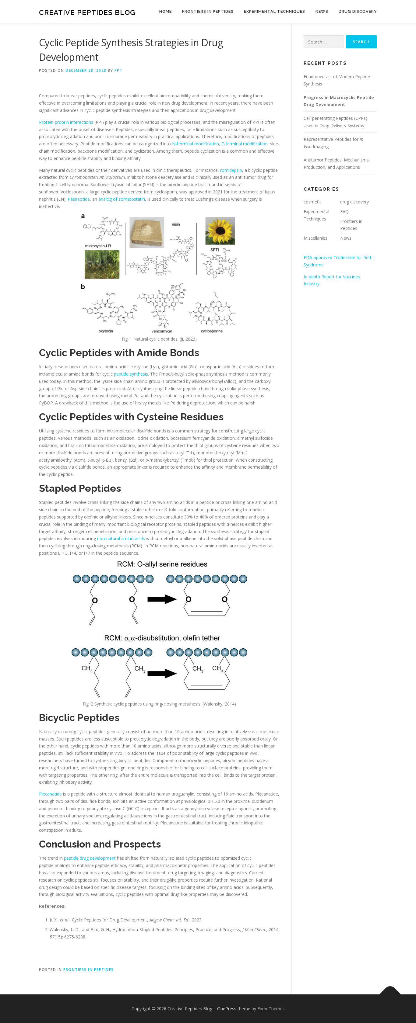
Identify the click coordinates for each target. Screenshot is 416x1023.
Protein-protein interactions (66, 122)
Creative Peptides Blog (87, 12)
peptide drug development (90, 858)
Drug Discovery (358, 11)
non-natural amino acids (121, 538)
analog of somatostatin (121, 199)
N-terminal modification (195, 144)
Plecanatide (50, 794)
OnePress (226, 1008)
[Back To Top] (390, 994)
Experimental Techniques (274, 11)
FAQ (344, 211)
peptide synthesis (131, 374)
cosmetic (313, 202)
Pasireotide (79, 199)
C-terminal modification (244, 144)
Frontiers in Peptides (208, 11)
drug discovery (354, 202)
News (322, 11)
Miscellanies (315, 238)
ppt (119, 70)
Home (165, 11)
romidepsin (231, 170)
